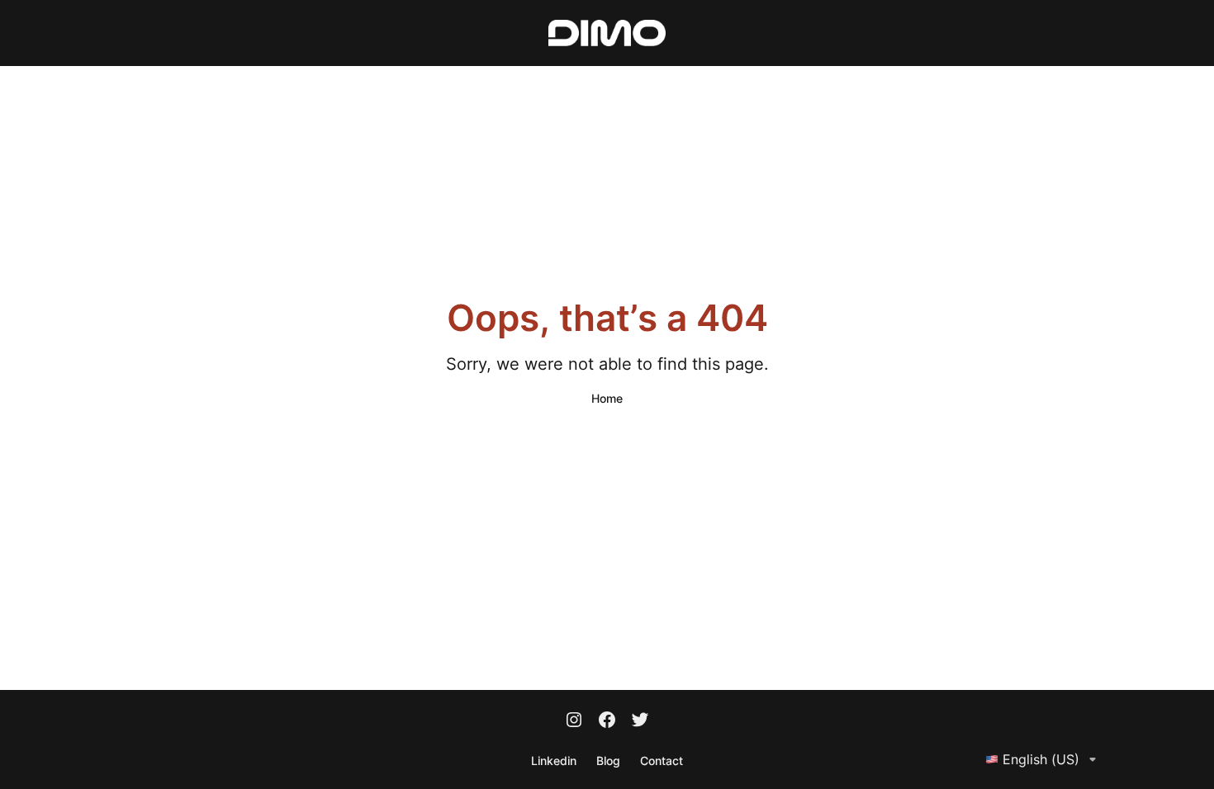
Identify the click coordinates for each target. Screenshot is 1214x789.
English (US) (1041, 759)
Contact (661, 761)
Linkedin (553, 761)
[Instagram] (574, 721)
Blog (608, 761)
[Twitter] (640, 721)
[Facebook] (607, 721)
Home (607, 398)
